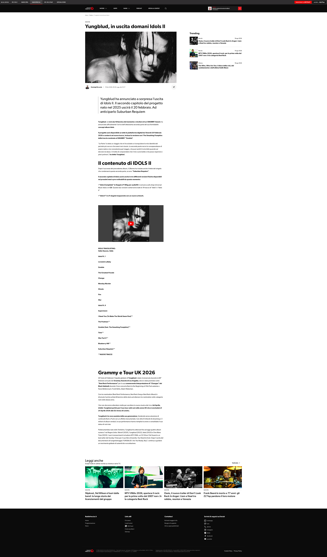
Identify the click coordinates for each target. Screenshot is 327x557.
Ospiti (115, 8)
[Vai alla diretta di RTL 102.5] (240, 8)
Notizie (102, 8)
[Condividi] (174, 87)
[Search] (166, 8)
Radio (125, 8)
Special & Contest (154, 8)
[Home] (89, 8)
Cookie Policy (228, 551)
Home (86, 15)
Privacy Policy (238, 551)
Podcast (139, 8)
